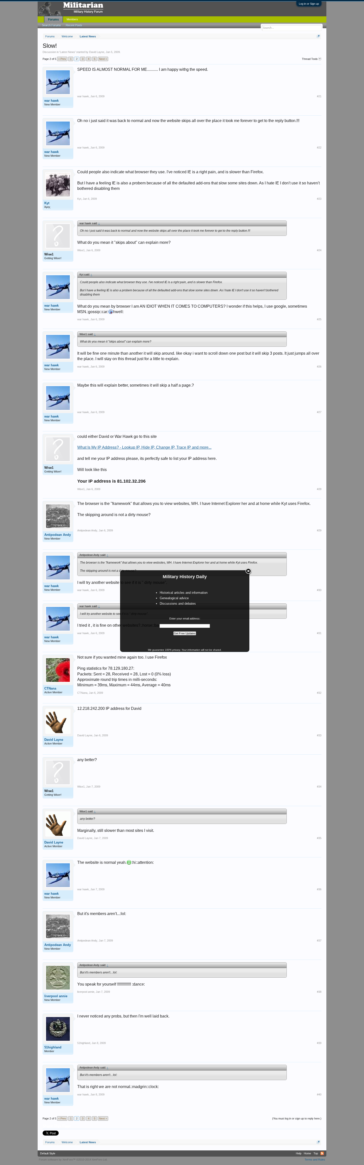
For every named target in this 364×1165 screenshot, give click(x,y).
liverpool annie (55, 996)
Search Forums (51, 25)
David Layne (96, 51)
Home (307, 1153)
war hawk (51, 100)
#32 (319, 692)
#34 (319, 786)
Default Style (47, 1153)
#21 (319, 96)
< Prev (62, 58)
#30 (319, 590)
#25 (319, 319)
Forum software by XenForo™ (73, 1159)
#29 (319, 530)
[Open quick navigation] (318, 36)
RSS (322, 1153)
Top (315, 1153)
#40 (319, 1094)
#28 (319, 489)
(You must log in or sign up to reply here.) (296, 1118)
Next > (103, 58)
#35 (319, 838)
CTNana (50, 688)
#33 (319, 735)
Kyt (46, 203)
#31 (319, 633)
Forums (53, 19)
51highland (52, 1047)
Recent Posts (74, 25)
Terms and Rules (315, 1159)
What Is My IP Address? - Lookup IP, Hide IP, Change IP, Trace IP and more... (144, 447)
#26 (319, 366)
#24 (319, 250)
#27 (319, 412)
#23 (319, 198)
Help (298, 1153)
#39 (319, 1042)
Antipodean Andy (57, 535)
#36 (319, 889)
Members (72, 19)
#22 (319, 147)
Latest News (67, 51)
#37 (319, 940)
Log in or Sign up (309, 3)
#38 (319, 991)
